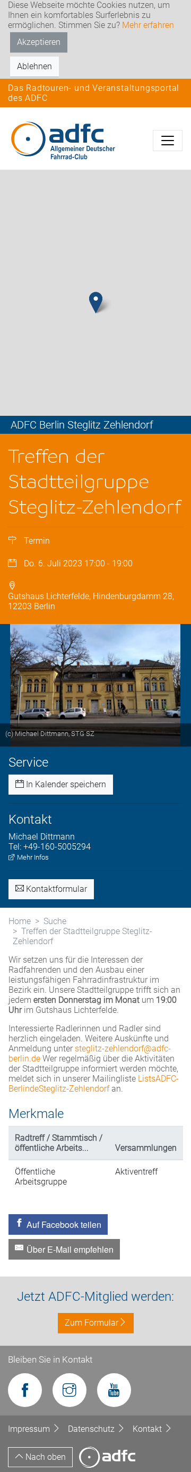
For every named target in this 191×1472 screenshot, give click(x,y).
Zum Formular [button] (91, 1323)
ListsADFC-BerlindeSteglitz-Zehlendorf (93, 1084)
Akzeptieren (38, 42)
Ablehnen (34, 66)
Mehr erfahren (148, 25)
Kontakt (148, 1429)
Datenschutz (92, 1429)
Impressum (30, 1429)
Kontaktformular (55, 889)
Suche (55, 921)
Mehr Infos (32, 857)
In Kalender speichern (65, 784)
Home (19, 921)
